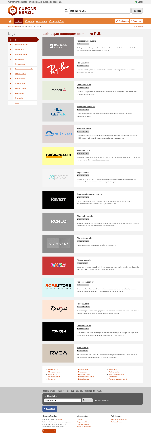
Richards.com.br (20, 78)
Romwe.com (113, 377)
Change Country (48, 431)
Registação (123, 21)
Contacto (79, 419)
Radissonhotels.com (21, 44)
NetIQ (60, 419)
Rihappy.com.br (20, 83)
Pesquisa (137, 11)
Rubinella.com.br (83, 379)
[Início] (9, 21)
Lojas (18, 21)
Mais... (17, 103)
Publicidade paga (116, 422)
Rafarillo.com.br (53, 369)
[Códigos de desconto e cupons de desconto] (22, 15)
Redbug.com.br (114, 372)
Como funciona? (137, 26)
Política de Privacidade (101, 400)
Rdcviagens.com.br (54, 372)
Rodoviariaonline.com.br (86, 377)
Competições (56, 21)
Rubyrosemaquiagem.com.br (118, 379)
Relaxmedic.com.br (21, 54)
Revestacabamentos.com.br (24, 69)
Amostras (41, 21)
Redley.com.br (52, 374)
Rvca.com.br (19, 98)
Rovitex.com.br (19, 93)
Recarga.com (82, 372)
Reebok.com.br (20, 49)
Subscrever (87, 400)
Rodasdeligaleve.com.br (117, 374)
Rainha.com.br (83, 369)
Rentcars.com (19, 59)
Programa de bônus (83, 422)
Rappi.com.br (113, 369)
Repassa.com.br (20, 64)
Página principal (13, 26)
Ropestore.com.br (20, 88)
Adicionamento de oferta (119, 419)
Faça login (137, 21)
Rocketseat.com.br (84, 374)
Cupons (29, 21)
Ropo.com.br (52, 379)
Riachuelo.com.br (20, 74)
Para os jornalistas (83, 424)
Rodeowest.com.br (54, 377)
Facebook (50, 409)
